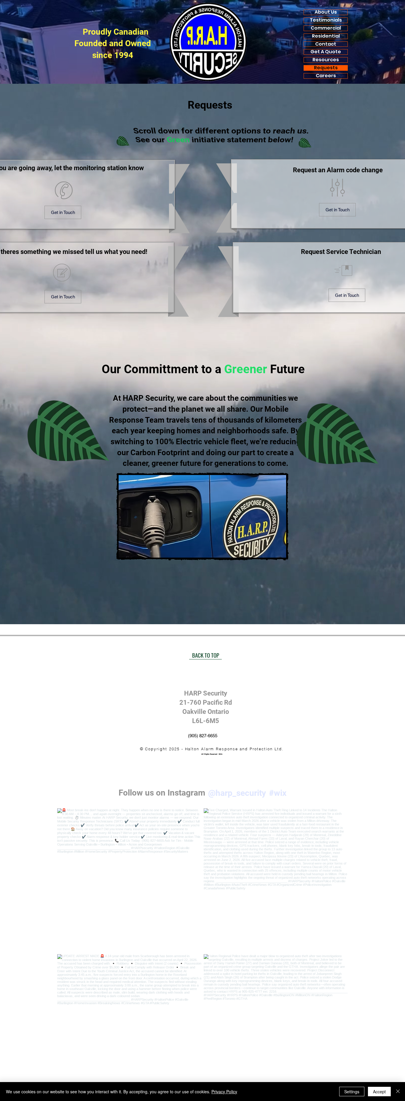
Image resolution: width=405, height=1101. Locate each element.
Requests (326, 67)
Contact (325, 44)
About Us (326, 12)
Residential (326, 36)
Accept (379, 1091)
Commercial (326, 28)
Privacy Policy (224, 1091)
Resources (325, 59)
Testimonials (326, 20)
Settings (351, 1091)
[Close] (397, 1091)
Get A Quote (325, 51)
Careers (326, 75)
